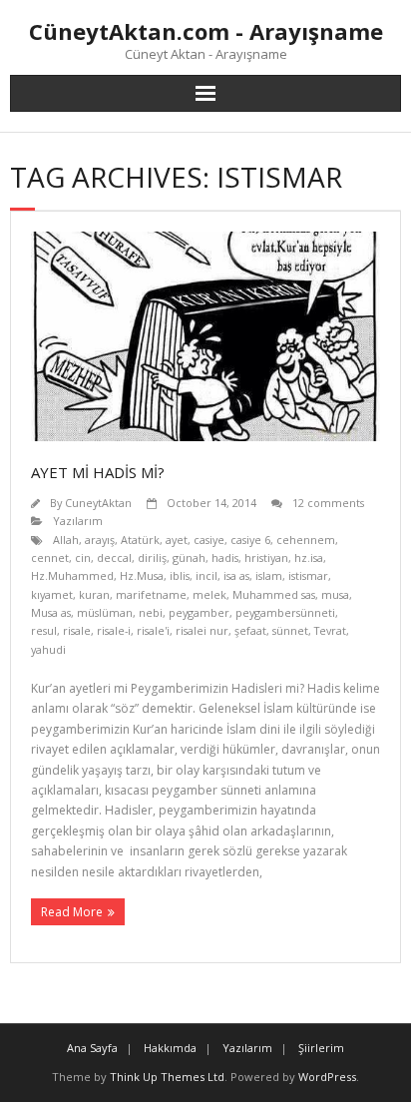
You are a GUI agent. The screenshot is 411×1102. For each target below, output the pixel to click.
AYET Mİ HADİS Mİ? (98, 472)
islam (268, 575)
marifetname (151, 594)
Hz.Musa (142, 575)
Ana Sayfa (92, 1047)
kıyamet (52, 594)
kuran (94, 594)
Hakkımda (170, 1047)
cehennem (305, 539)
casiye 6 (250, 539)
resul (44, 630)
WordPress (327, 1076)
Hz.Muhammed (72, 575)
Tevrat (330, 630)
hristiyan (266, 557)
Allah (66, 539)
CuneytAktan (98, 502)
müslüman (105, 612)
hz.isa (308, 557)
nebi (151, 612)
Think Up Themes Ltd (167, 1076)
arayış (100, 539)
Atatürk (140, 539)
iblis (180, 575)
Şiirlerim (321, 1047)
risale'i (153, 630)
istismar (308, 575)
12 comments (328, 502)
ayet (177, 539)
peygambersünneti (285, 612)
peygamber (199, 612)
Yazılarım (78, 520)
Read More (72, 911)
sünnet (290, 630)
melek (209, 594)
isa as (236, 575)
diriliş (152, 557)
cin (83, 557)
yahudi (48, 649)
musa (335, 594)
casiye (209, 539)
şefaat (250, 630)
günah (189, 557)
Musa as (51, 612)
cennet (50, 557)
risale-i (114, 630)
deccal (114, 557)
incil (206, 575)
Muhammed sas (273, 594)
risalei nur (202, 630)
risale (77, 630)
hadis (224, 557)
